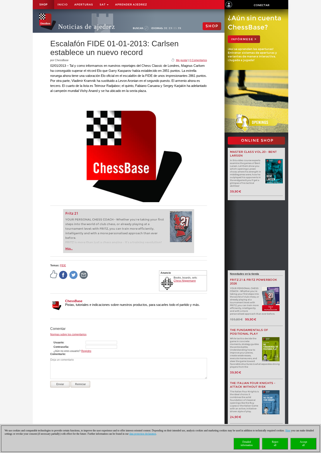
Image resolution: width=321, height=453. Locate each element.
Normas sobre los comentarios (68, 334)
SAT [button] (103, 4)
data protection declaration (142, 433)
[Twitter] (73, 274)
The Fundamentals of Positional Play (249, 332)
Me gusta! (182, 60)
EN (171, 28)
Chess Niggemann (185, 280)
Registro (86, 351)
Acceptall (303, 443)
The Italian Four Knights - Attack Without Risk (253, 385)
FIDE (63, 265)
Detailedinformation (247, 443)
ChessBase (73, 301)
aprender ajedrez (131, 4)
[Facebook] (63, 274)
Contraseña (61, 346)
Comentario (57, 354)
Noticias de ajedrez (86, 26)
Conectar (261, 5)
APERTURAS (83, 4)
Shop (43, 4)
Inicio (62, 4)
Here (287, 430)
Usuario (58, 342)
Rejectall (275, 443)
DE (166, 28)
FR (179, 28)
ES (175, 28)
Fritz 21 (71, 213)
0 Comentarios (198, 60)
